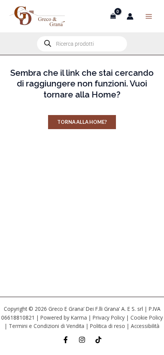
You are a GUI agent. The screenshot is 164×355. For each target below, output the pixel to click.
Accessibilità (145, 325)
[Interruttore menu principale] (148, 16)
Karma (79, 317)
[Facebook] (65, 339)
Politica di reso (107, 325)
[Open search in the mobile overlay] (82, 44)
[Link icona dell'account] (130, 16)
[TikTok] (98, 339)
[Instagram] (82, 339)
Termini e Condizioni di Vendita (46, 325)
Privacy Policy (109, 317)
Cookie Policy (146, 317)
